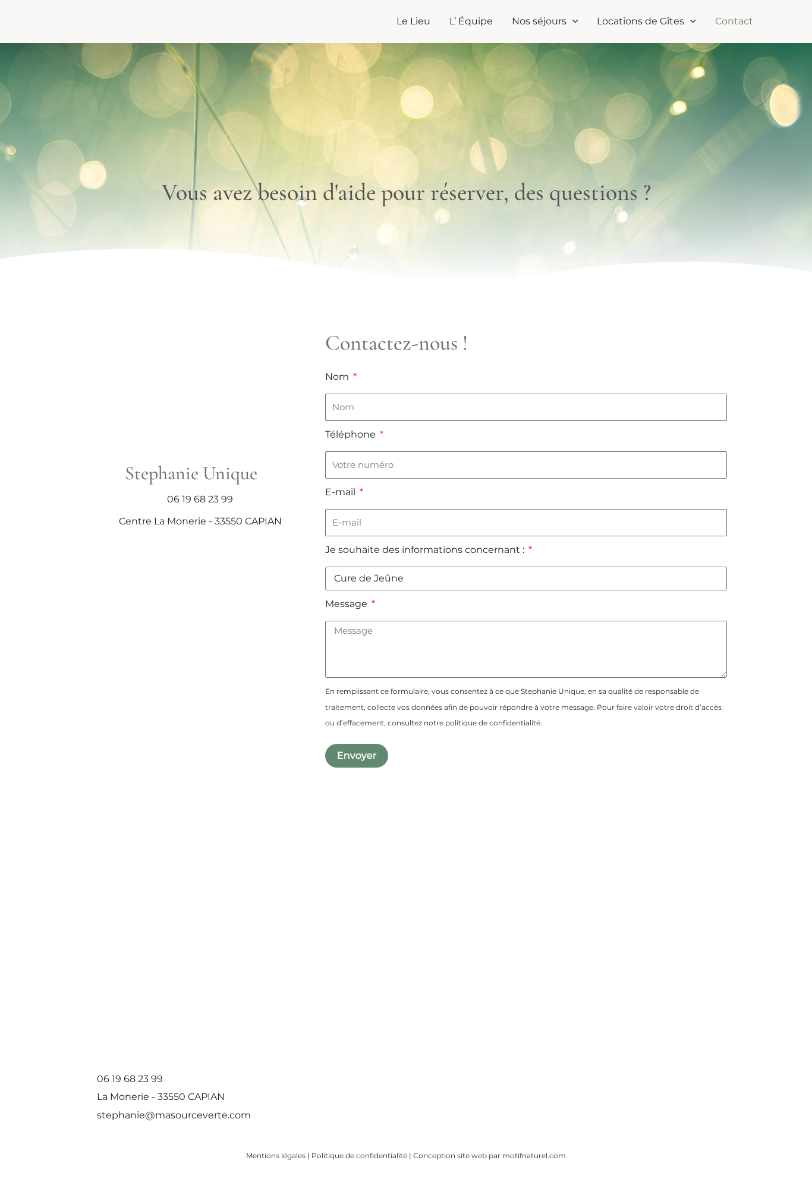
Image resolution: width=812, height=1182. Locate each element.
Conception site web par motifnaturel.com (489, 1155)
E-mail (341, 492)
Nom (338, 376)
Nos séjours (539, 21)
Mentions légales (276, 1155)
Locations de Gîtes (640, 21)
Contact (734, 21)
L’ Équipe (471, 21)
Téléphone (351, 434)
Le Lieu (413, 21)
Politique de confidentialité (359, 1155)
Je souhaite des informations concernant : (426, 549)
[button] (572, 21)
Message (347, 603)
